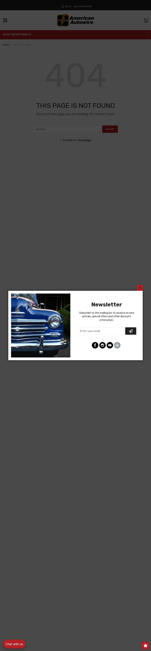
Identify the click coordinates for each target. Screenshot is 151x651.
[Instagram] (102, 345)
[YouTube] (110, 345)
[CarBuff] (117, 345)
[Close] (140, 288)
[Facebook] (95, 345)
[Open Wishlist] (145, 645)
